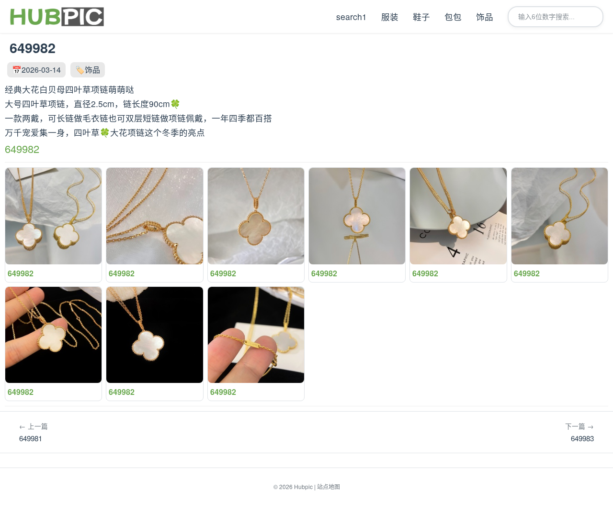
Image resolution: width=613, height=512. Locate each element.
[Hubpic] (57, 16)
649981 (33, 432)
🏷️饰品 (87, 69)
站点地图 (328, 486)
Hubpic (303, 486)
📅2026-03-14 (36, 69)
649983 (579, 432)
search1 (351, 16)
